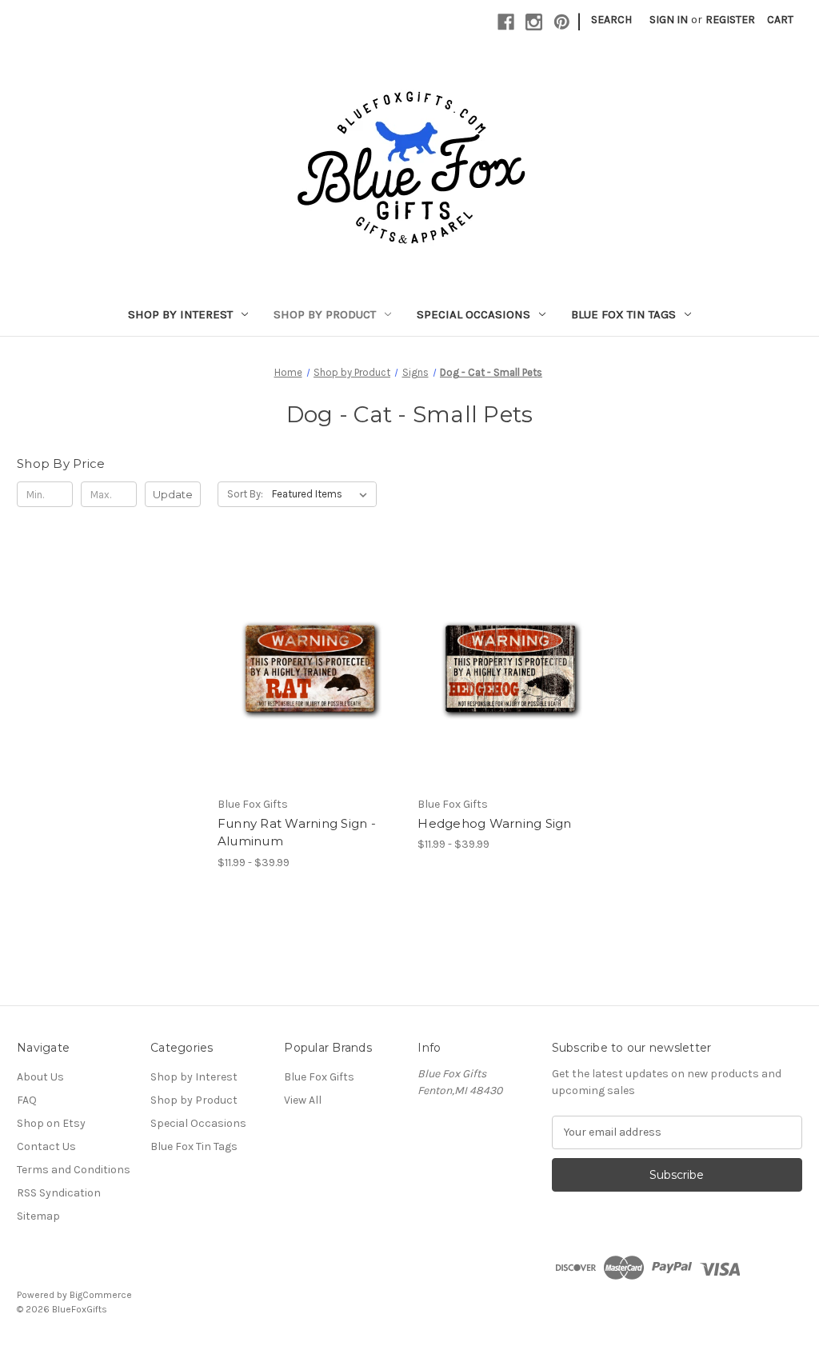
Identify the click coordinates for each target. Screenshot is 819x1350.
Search (611, 19)
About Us (40, 1077)
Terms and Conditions (73, 1169)
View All (303, 1100)
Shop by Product (325, 314)
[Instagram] (533, 22)
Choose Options (309, 695)
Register (730, 19)
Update (173, 494)
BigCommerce (101, 1294)
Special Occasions (473, 314)
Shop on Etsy (51, 1123)
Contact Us (46, 1146)
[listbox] (323, 494)
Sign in (668, 19)
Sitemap (38, 1216)
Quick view (296, 638)
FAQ (27, 1100)
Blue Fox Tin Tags (623, 314)
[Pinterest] (561, 22)
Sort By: (245, 494)
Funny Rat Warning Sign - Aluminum (297, 832)
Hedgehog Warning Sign (494, 823)
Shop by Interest (180, 314)
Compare (304, 667)
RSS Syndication (59, 1193)
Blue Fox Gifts (319, 1077)
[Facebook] (505, 22)
